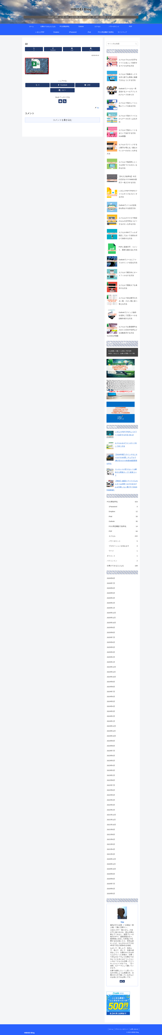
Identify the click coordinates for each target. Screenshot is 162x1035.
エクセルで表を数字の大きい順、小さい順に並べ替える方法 (128, 301)
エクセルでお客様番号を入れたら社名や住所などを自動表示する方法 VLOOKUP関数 (122, 331)
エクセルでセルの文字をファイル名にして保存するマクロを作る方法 (128, 63)
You (122, 922)
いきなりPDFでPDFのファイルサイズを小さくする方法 (128, 194)
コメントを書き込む (62, 120)
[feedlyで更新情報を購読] (60, 101)
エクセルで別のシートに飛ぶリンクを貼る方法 (128, 104)
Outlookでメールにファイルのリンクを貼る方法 (128, 261)
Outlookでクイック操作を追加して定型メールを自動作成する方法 (128, 315)
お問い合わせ (134, 1029)
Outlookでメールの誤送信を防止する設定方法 (127, 206)
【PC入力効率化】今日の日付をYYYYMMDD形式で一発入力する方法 (128, 179)
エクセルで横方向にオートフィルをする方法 (128, 273)
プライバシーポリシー (121, 1029)
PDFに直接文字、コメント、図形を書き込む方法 (128, 248)
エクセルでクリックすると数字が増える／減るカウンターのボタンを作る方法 (122, 149)
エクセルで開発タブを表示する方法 (128, 286)
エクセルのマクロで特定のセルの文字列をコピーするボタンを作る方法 (128, 221)
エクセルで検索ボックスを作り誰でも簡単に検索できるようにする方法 (128, 77)
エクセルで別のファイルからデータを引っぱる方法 (128, 119)
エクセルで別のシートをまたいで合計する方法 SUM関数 (128, 133)
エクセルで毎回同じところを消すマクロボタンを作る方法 (128, 165)
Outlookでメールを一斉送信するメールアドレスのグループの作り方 (128, 92)
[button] (91, 49)
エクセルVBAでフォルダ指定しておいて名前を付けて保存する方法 (128, 235)
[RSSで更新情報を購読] (64, 101)
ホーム (111, 1029)
